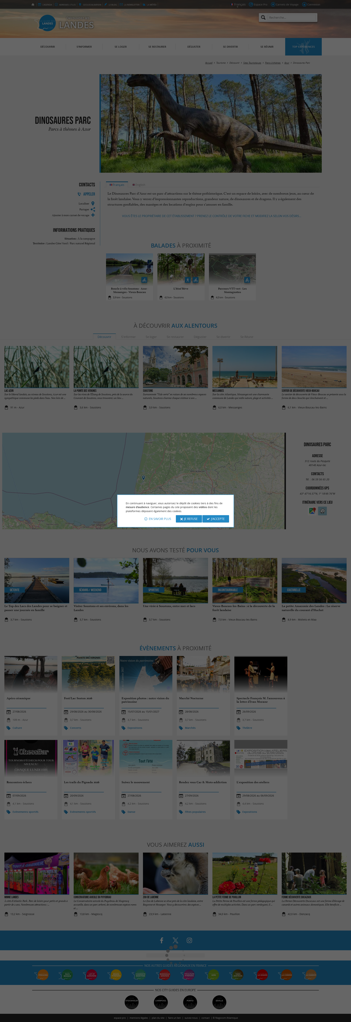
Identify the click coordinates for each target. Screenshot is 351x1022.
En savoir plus (160, 519)
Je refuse (191, 519)
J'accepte (218, 519)
